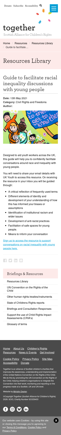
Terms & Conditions (17, 427)
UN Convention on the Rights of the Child (27, 288)
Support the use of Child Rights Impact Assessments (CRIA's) (29, 316)
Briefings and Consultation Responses (29, 309)
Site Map (47, 359)
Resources (21, 43)
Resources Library (42, 43)
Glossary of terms (17, 324)
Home (6, 43)
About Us (18, 348)
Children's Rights (37, 348)
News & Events (28, 352)
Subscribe (18, 5)
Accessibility (31, 5)
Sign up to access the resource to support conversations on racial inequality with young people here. (29, 244)
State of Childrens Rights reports (25, 303)
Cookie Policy (11, 359)
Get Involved (47, 352)
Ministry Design (20, 391)
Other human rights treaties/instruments (29, 296)
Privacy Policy (30, 359)
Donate (8, 5)
